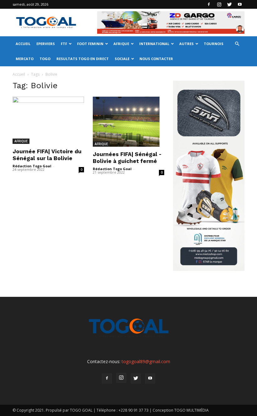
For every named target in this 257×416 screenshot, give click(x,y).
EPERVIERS (45, 43)
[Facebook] (208, 4)
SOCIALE (122, 58)
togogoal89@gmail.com (146, 361)
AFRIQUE (121, 43)
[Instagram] (219, 4)
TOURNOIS (213, 43)
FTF (64, 43)
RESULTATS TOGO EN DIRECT (82, 58)
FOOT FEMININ (90, 43)
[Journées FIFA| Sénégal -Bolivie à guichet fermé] (128, 122)
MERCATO (25, 58)
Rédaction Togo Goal (32, 166)
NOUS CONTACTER (156, 58)
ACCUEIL (23, 43)
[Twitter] (229, 4)
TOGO (44, 58)
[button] (236, 44)
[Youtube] (239, 4)
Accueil (19, 74)
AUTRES (186, 43)
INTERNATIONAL (154, 43)
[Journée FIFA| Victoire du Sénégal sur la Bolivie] (48, 120)
